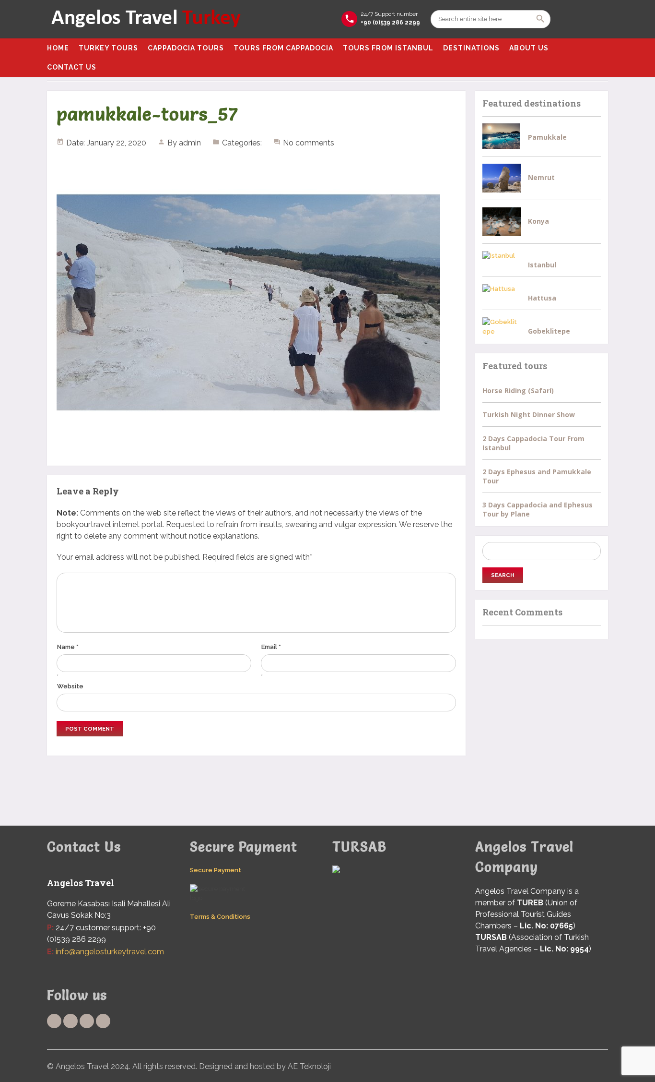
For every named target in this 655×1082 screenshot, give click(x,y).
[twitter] (70, 1021)
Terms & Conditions (220, 916)
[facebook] (54, 1021)
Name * (68, 646)
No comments (308, 142)
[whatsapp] (87, 1021)
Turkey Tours (108, 48)
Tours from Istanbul (388, 48)
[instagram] (103, 1021)
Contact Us (71, 67)
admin (190, 142)
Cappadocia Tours (186, 48)
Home (58, 48)
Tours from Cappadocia (283, 48)
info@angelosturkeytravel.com (110, 951)
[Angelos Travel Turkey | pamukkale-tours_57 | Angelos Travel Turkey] (146, 19)
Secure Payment (215, 870)
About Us (529, 48)
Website (70, 686)
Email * (271, 646)
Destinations (471, 48)
